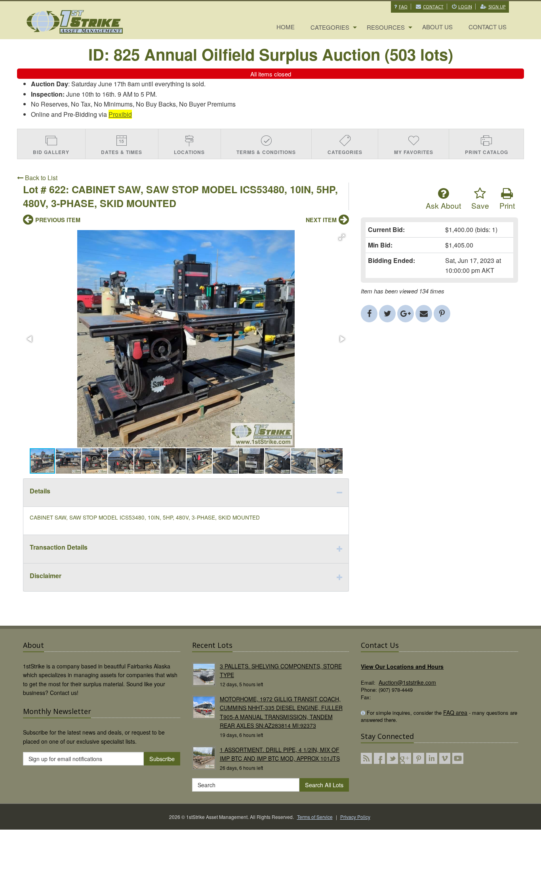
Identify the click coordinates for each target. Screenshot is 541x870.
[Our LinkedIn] (431, 758)
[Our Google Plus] (405, 758)
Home (285, 27)
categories (330, 27)
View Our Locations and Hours (402, 666)
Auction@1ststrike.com (407, 682)
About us (437, 27)
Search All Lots (324, 785)
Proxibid (120, 114)
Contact (433, 7)
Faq (403, 7)
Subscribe (162, 758)
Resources (386, 27)
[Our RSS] (366, 758)
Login (465, 7)
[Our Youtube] (457, 758)
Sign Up (497, 7)
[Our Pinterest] (418, 758)
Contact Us (488, 27)
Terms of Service (315, 816)
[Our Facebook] (379, 758)
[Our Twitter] (392, 758)
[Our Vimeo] (444, 758)
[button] (341, 237)
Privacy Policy (355, 816)
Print (507, 205)
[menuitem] (286, 27)
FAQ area (455, 712)
